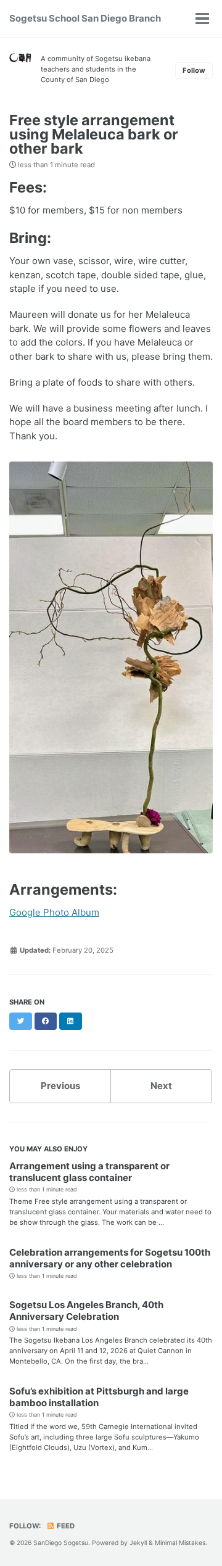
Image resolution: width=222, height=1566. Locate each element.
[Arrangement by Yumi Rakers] (111, 662)
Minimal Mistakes (180, 1542)
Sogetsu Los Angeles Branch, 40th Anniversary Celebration (86, 1310)
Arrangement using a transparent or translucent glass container (89, 1171)
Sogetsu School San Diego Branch (85, 18)
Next (161, 1086)
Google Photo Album (54, 912)
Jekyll (138, 1542)
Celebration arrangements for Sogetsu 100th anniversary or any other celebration (109, 1258)
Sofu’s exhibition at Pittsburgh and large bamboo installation (99, 1397)
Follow (194, 70)
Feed (65, 1526)
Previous (60, 1086)
